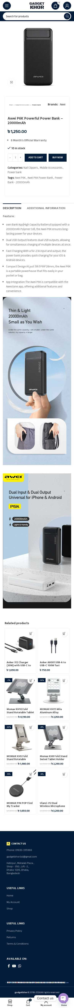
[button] (31, 633)
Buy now (57, 157)
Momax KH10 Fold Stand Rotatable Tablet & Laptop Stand (20, 712)
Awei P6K (20, 177)
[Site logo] (37, 5)
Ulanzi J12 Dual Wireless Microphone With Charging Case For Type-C (52, 807)
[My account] (67, 5)
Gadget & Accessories (23, 105)
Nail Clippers (31, 167)
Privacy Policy (14, 930)
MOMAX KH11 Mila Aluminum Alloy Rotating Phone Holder (53, 712)
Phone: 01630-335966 (19, 850)
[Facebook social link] (9, 966)
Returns (11, 937)
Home (11, 105)
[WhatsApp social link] (19, 966)
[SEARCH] (67, 16)
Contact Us (18, 843)
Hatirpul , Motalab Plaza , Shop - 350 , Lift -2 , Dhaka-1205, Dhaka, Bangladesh (20, 868)
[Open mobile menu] (7, 5)
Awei (62, 104)
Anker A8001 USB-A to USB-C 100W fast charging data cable (53, 665)
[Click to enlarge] (11, 82)
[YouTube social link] (14, 966)
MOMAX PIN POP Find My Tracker (20, 804)
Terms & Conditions (17, 943)
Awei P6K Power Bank (40, 177)
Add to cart (35, 157)
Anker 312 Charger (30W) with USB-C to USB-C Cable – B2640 (19, 665)
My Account (13, 902)
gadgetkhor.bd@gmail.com (22, 856)
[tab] (12, 207)
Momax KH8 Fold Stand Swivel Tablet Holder (53, 757)
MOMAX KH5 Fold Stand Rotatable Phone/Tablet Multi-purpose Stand (19, 761)
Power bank (36, 105)
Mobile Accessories (51, 167)
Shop (10, 908)
